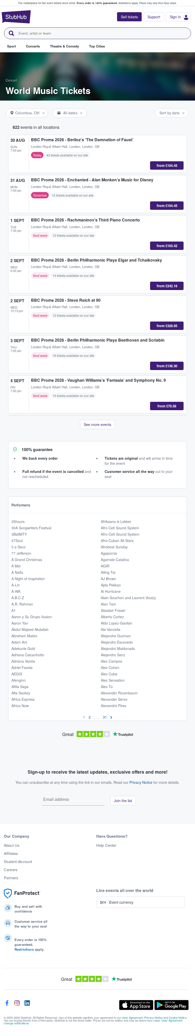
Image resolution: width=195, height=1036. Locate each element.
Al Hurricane (111, 591)
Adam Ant (19, 642)
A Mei (16, 565)
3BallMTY (19, 534)
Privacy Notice (140, 782)
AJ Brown (108, 578)
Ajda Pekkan (111, 584)
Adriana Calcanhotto (27, 654)
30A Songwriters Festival (31, 527)
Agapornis (109, 553)
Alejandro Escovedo (117, 642)
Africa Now (20, 705)
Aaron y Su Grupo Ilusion (31, 616)
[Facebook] (7, 1005)
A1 (13, 610)
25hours (18, 521)
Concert (11, 80)
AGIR (105, 565)
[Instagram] (17, 1005)
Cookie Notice (178, 1017)
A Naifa (17, 572)
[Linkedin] (27, 1005)
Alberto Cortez (112, 616)
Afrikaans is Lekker (116, 521)
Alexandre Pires (113, 705)
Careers (11, 870)
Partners (11, 878)
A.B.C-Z (17, 597)
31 (105, 717)
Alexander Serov (114, 699)
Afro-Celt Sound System (120, 534)
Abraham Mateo (24, 635)
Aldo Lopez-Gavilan (116, 623)
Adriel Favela (21, 667)
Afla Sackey (20, 692)
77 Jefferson (21, 553)
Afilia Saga (19, 686)
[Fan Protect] (22, 893)
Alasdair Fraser (113, 610)
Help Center (106, 845)
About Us (12, 845)
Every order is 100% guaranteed (107, 3)
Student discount (18, 861)
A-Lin (15, 584)
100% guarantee (37, 449)
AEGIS (16, 673)
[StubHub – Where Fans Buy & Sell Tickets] (16, 16)
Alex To (107, 686)
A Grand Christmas (26, 559)
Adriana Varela (23, 661)
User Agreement (132, 1017)
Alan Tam (108, 604)
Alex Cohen (110, 667)
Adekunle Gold (23, 648)
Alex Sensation (113, 680)
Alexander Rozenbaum (119, 692)
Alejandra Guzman (116, 635)
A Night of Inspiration (28, 578)
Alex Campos (111, 661)
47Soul (17, 540)
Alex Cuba (109, 673)
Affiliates (11, 853)
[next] (111, 717)
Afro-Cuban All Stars (117, 540)
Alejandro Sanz (113, 654)
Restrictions (24, 949)
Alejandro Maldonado (118, 648)
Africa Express (23, 699)
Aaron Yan (19, 623)
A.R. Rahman (22, 604)
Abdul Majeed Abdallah (29, 629)
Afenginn (18, 680)
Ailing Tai (108, 572)
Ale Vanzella (110, 629)
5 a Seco (18, 546)
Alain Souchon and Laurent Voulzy (128, 597)
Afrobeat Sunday (114, 546)
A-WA (15, 591)
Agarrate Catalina (115, 559)
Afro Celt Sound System (120, 527)
